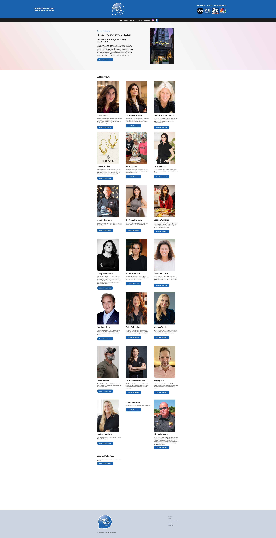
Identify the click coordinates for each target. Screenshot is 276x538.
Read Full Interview (105, 60)
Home (120, 20)
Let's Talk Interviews (129, 20)
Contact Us (147, 20)
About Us (139, 20)
